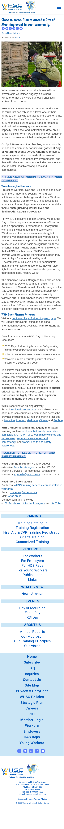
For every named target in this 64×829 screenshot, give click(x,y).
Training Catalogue (32, 523)
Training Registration (32, 528)
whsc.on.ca (14, 495)
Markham (32, 420)
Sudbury (58, 420)
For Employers (32, 561)
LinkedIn (27, 503)
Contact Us (32, 680)
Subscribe (32, 662)
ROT (31, 714)
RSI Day (32, 617)
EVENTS (32, 601)
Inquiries (32, 674)
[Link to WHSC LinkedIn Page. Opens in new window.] (31, 751)
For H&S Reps (32, 565)
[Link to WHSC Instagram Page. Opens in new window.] (37, 751)
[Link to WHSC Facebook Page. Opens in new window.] (19, 751)
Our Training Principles (32, 641)
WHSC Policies (32, 697)
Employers (31, 731)
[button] (59, 7)
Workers (32, 726)
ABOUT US (32, 625)
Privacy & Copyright (32, 691)
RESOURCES (32, 549)
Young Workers (32, 743)
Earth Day (32, 613)
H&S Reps (32, 737)
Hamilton (9, 420)
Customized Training (32, 542)
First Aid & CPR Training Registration (32, 532)
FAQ (32, 668)
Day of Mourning (32, 608)
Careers (31, 708)
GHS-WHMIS (24, 434)
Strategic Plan (31, 703)
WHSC (18, 37)
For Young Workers (32, 570)
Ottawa (43, 420)
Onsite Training (32, 537)
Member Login (31, 720)
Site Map (32, 685)
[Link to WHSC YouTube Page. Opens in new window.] (43, 751)
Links (32, 580)
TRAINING (32, 516)
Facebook (14, 503)
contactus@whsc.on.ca (23, 492)
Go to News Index (10, 33)
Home (32, 656)
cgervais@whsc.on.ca (27, 474)
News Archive (32, 594)
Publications (32, 575)
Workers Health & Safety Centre (18, 11)
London (20, 420)
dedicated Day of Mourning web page (34, 318)
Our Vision (32, 646)
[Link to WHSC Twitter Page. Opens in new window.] (25, 751)
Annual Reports (32, 632)
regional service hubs (23, 409)
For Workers (32, 556)
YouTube (56, 503)
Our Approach (32, 636)
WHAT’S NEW (32, 587)
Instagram (39, 503)
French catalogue (23, 467)
